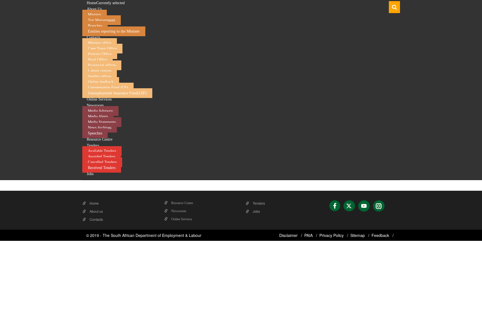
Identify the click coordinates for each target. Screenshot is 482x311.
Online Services (181, 219)
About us (96, 211)
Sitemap (358, 235)
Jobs (256, 211)
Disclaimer (289, 235)
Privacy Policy (332, 235)
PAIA (309, 235)
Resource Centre (181, 203)
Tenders (258, 203)
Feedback (381, 235)
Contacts (96, 219)
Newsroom (178, 211)
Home (94, 203)
